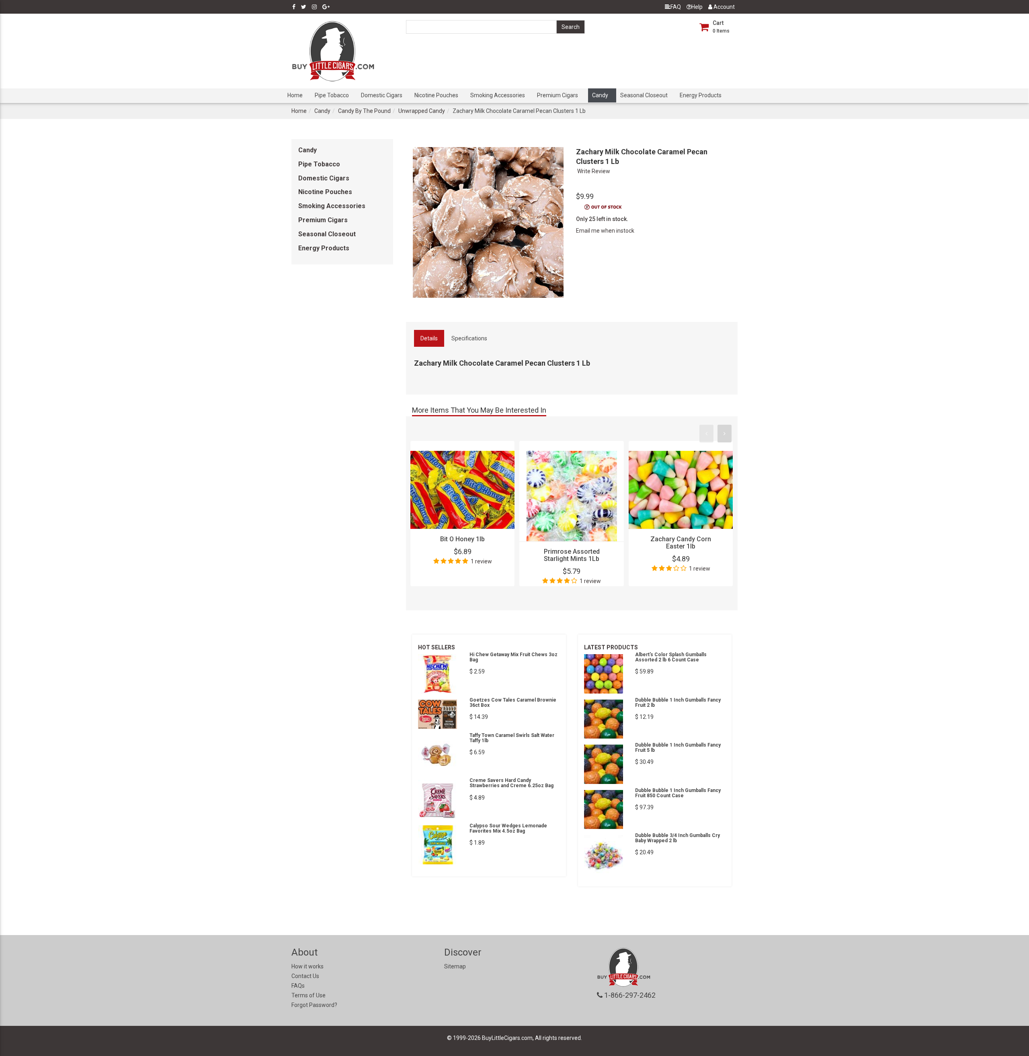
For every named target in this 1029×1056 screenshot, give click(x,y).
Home (295, 95)
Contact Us (305, 976)
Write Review (593, 171)
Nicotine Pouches (436, 95)
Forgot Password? (314, 1005)
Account (723, 7)
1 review (481, 561)
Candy (600, 95)
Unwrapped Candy (421, 111)
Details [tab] (429, 338)
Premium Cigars (557, 95)
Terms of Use (308, 995)
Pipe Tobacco (332, 95)
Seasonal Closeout (644, 95)
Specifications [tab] (469, 338)
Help (697, 7)
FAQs (298, 985)
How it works (307, 966)
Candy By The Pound (364, 111)
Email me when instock (605, 230)
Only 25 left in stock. (602, 219)
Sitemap (455, 966)
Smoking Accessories (497, 95)
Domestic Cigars (381, 95)
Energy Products (701, 95)
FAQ (675, 7)
